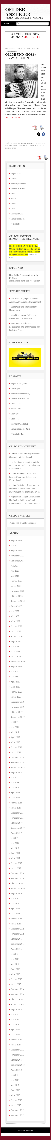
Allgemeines (16, 173)
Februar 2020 (16, 691)
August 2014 (16, 1009)
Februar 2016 (16, 918)
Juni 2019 (15, 727)
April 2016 (15, 908)
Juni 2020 (15, 671)
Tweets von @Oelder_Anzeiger (22, 522)
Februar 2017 (16, 863)
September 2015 (18, 943)
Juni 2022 (15, 611)
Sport (13, 208)
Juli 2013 (14, 1074)
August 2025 (16, 540)
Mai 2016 (15, 903)
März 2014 (15, 1034)
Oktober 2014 (17, 999)
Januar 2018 (16, 807)
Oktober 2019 (17, 711)
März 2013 (15, 1095)
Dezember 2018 (17, 757)
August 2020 (16, 666)
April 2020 (15, 681)
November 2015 (17, 933)
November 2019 (17, 706)
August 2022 (16, 606)
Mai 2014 (15, 1024)
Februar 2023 (16, 580)
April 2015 (15, 969)
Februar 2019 (16, 747)
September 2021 (18, 636)
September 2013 (18, 1064)
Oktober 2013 (17, 1059)
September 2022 (18, 600)
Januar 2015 (16, 984)
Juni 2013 (15, 1079)
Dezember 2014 (17, 989)
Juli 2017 (14, 837)
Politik (13, 198)
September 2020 (18, 661)
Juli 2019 (14, 721)
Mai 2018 (15, 787)
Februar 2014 (16, 1039)
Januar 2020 (16, 696)
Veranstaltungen (17, 218)
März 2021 (15, 651)
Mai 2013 (15, 1084)
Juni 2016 (15, 898)
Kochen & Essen (18, 188)
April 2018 (15, 792)
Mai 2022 (15, 616)
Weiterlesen (14, 117)
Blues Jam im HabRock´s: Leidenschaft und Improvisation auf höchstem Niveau (24, 326)
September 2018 (18, 767)
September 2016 (18, 888)
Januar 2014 (16, 1044)
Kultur (13, 193)
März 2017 (15, 858)
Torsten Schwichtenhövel (21, 461)
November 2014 (17, 994)
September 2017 (18, 827)
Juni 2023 (15, 570)
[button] (38, 134)
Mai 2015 (15, 963)
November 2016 (17, 878)
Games (14, 178)
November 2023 (17, 555)
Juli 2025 (14, 545)
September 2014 (18, 1004)
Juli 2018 (14, 777)
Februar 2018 (16, 802)
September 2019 (18, 716)
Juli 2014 (14, 1014)
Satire (13, 203)
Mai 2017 (15, 848)
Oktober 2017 (17, 822)
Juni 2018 (15, 782)
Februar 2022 (16, 626)
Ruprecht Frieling (18, 496)
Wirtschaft (15, 223)
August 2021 (16, 641)
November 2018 (17, 762)
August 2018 (16, 772)
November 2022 (17, 590)
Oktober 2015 (17, 938)
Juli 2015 (14, 953)
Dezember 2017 (17, 812)
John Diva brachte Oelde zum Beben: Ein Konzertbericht (24, 465)
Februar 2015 (16, 979)
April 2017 (15, 853)
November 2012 (17, 1115)
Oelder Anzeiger (17, 12)
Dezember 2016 (17, 873)
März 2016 (15, 913)
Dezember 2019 (17, 701)
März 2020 (15, 686)
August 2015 (16, 948)
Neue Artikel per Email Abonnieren (24, 280)
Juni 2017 (15, 842)
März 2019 (15, 742)
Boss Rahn (13, 146)
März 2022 (15, 621)
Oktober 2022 (17, 595)
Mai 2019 (15, 732)
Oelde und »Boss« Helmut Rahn (20, 56)
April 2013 (15, 1089)
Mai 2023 (15, 575)
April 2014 (15, 1029)
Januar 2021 (16, 656)
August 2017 (16, 832)
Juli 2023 (14, 565)
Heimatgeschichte (29, 143)
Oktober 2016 (17, 883)
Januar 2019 (16, 752)
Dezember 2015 (17, 928)
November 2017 (17, 817)
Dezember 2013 (17, 1049)
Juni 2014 (15, 1019)
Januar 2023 (16, 585)
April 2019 (15, 737)
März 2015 (15, 974)
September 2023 (18, 560)
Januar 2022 (16, 631)
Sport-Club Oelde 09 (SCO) (30, 146)
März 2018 (15, 797)
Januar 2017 (16, 868)
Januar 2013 (16, 1105)
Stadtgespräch (17, 213)
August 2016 (16, 893)
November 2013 (17, 1054)
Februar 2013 (16, 1100)
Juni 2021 (15, 646)
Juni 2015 (15, 958)
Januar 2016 (16, 923)
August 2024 (16, 550)
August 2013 (16, 1069)
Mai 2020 (15, 676)
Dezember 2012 (17, 1110)
